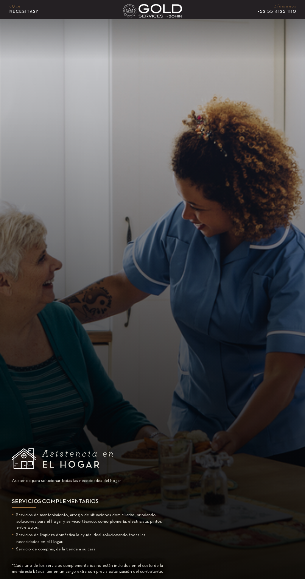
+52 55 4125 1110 (277, 9)
